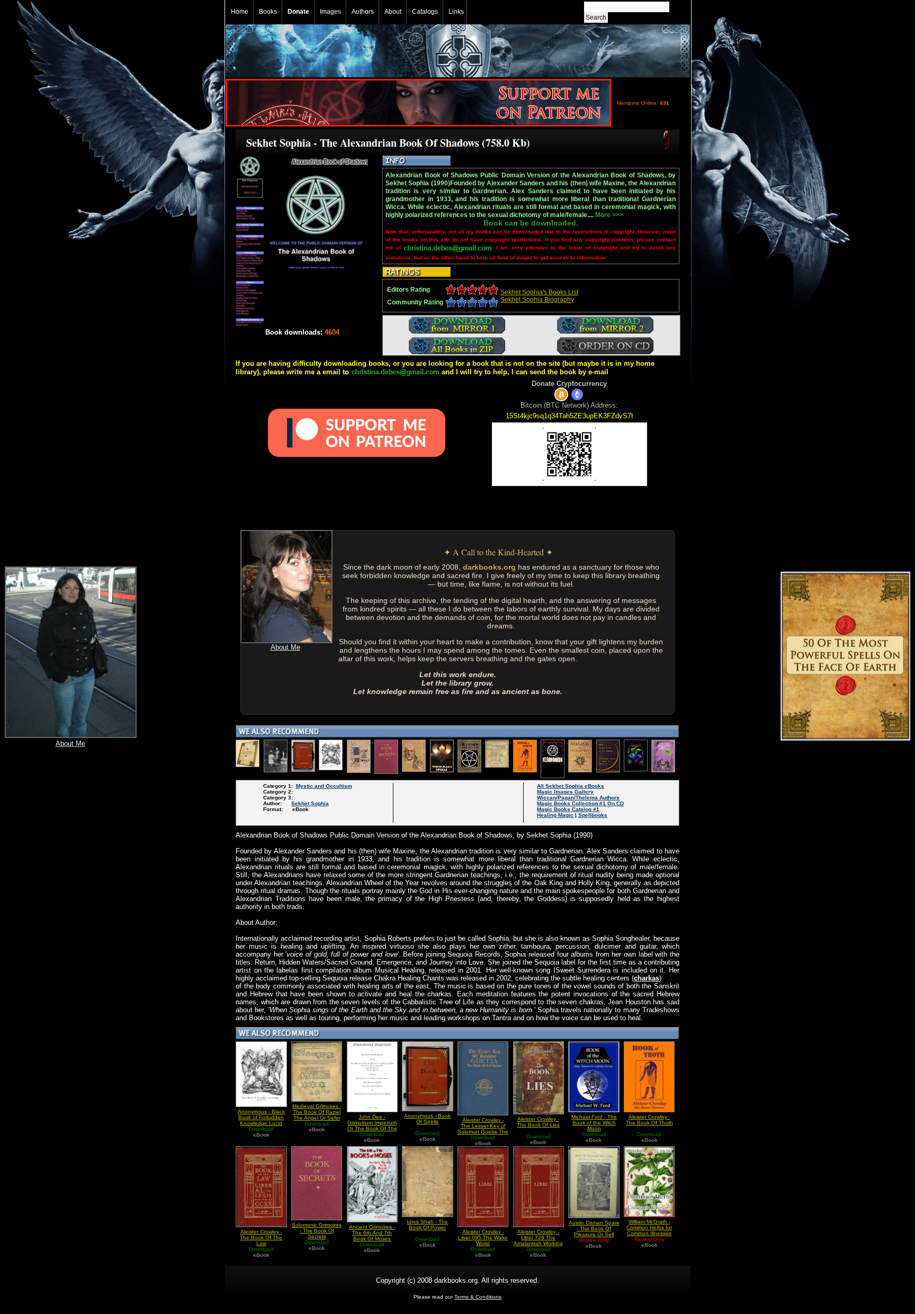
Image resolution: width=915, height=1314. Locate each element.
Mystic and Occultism (324, 786)
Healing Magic (555, 815)
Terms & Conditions (477, 1297)
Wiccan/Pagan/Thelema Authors (578, 797)
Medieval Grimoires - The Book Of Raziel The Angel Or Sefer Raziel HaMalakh (317, 1115)
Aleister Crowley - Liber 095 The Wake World (483, 1237)
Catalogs (425, 11)
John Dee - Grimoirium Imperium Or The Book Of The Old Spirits (372, 1125)
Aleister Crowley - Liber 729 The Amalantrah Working (538, 1237)
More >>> (609, 215)
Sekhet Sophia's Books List (539, 292)
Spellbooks (592, 815)
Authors (363, 11)
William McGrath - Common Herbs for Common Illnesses (649, 1227)
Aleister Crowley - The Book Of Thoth (649, 1120)
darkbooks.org (489, 567)
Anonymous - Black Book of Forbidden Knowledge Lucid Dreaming (261, 1120)
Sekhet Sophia (310, 803)
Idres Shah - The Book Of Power (427, 1224)
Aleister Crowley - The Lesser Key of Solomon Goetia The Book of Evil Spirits (482, 1128)
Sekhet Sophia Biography (537, 299)
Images (330, 11)
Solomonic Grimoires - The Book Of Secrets (317, 1230)
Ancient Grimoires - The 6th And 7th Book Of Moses (372, 1232)
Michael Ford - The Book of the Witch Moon (594, 1122)
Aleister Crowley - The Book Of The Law (261, 1237)
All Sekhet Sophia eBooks (570, 786)
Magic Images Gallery (565, 792)
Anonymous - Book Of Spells (427, 1118)
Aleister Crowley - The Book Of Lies (538, 1122)
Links (456, 11)
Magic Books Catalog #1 (568, 809)
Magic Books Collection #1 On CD (580, 803)
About (392, 11)
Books (268, 11)
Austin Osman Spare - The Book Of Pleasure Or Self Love (594, 1231)
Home (239, 11)
